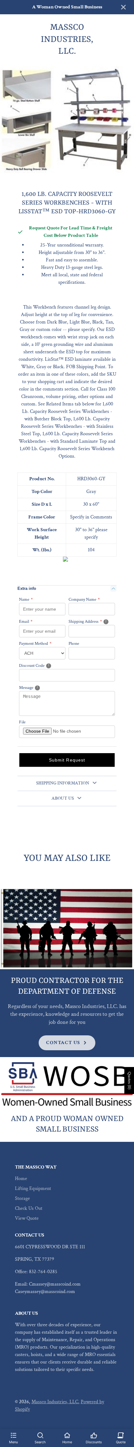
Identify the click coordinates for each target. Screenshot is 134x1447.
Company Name (84, 599)
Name (26, 599)
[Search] (40, 1434)
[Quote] (120, 1434)
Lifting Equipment (33, 1188)
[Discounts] (93, 1434)
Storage (22, 1198)
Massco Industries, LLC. (55, 1402)
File (22, 722)
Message (37, 687)
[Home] (67, 1434)
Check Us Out (28, 1208)
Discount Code (41, 665)
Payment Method (35, 643)
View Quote (27, 1218)
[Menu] (13, 1434)
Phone (74, 643)
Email (25, 621)
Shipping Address (92, 621)
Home (21, 1178)
